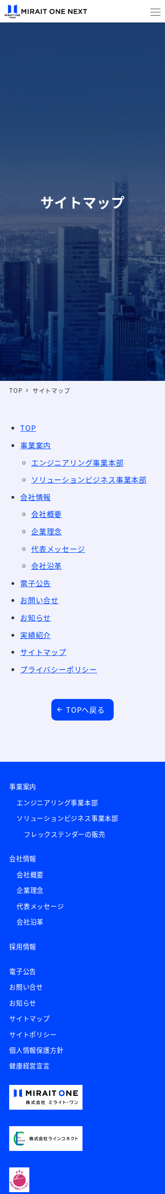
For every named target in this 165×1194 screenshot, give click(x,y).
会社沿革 (46, 565)
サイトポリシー (33, 1034)
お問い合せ (39, 599)
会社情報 (35, 496)
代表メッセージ (58, 548)
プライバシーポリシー (58, 669)
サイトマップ (43, 651)
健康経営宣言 (29, 1065)
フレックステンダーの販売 (64, 834)
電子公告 (35, 583)
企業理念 (46, 531)
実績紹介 (35, 634)
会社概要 (46, 513)
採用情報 (22, 946)
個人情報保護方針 (36, 1050)
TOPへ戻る (85, 709)
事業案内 (22, 786)
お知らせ (35, 617)
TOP (28, 427)
